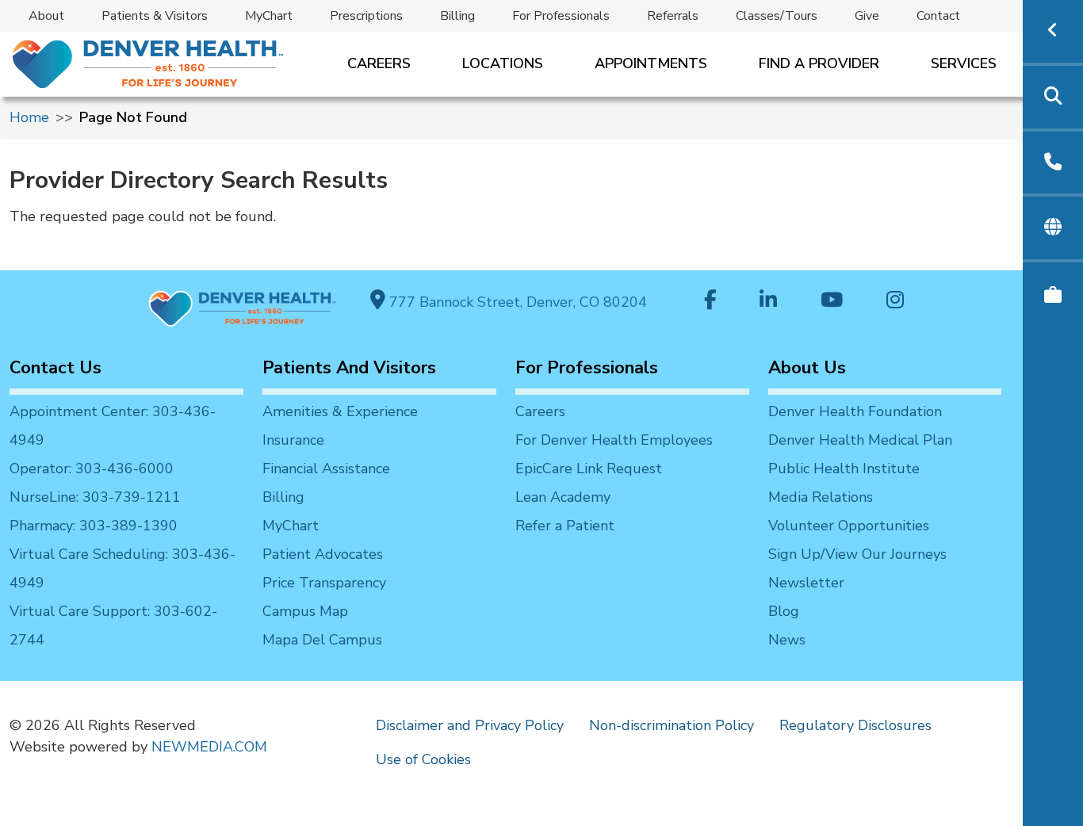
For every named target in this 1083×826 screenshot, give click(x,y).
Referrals (672, 16)
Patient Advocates (322, 554)
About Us (807, 368)
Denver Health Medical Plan (860, 439)
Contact (938, 16)
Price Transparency (324, 582)
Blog (783, 611)
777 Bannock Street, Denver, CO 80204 (516, 302)
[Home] (146, 63)
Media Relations (820, 497)
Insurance (293, 439)
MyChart (269, 16)
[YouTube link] (831, 301)
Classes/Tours (776, 16)
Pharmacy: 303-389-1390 (94, 525)
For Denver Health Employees (614, 439)
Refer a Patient (564, 525)
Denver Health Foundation (855, 411)
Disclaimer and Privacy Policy (470, 725)
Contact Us (55, 368)
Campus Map (305, 611)
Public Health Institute (844, 468)
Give (867, 16)
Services (964, 63)
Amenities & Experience (340, 411)
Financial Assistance (326, 468)
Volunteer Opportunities (848, 525)
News (787, 639)
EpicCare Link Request (588, 468)
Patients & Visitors (154, 16)
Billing (457, 16)
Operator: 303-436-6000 (92, 468)
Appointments (651, 63)
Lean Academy (562, 497)
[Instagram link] (895, 301)
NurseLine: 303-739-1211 (95, 497)
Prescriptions (366, 16)
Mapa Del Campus (322, 639)
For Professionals (561, 16)
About (46, 16)
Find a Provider (819, 63)
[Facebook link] (710, 301)
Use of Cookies (423, 759)
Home (29, 117)
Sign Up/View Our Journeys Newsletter (857, 568)
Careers (379, 63)
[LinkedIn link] (768, 301)
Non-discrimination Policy (671, 725)
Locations (502, 63)
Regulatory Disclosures (855, 725)
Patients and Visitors (349, 368)
